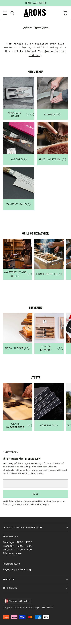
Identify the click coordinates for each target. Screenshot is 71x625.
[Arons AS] (35, 13)
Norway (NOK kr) (18, 601)
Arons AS (27, 607)
